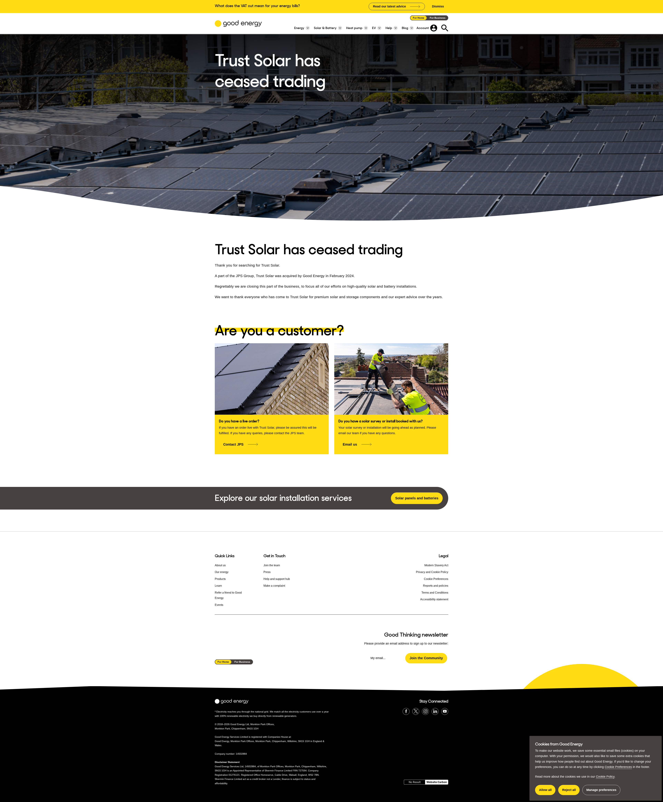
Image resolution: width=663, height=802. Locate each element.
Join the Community (426, 658)
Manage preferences (601, 791)
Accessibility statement (434, 599)
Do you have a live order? (239, 421)
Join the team (271, 565)
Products (220, 578)
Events (219, 604)
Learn (218, 585)
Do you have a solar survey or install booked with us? (380, 421)
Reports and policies (435, 585)
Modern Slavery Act (436, 565)
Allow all (547, 791)
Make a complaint (274, 585)
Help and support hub (276, 578)
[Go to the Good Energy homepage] (238, 23)
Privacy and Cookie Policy (432, 572)
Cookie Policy (605, 776)
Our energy (221, 572)
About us (220, 565)
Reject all (571, 791)
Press (267, 572)
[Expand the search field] (444, 28)
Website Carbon (436, 782)
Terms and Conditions (434, 592)
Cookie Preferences (618, 767)
